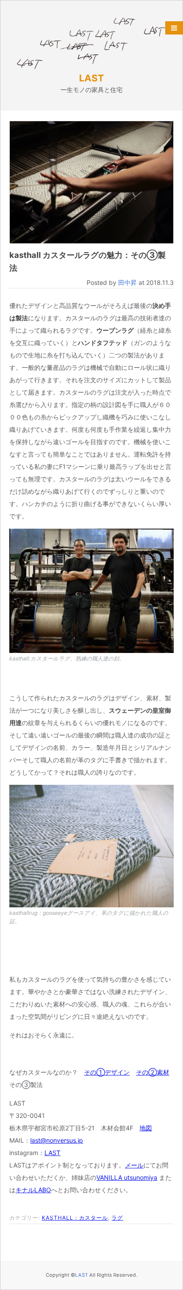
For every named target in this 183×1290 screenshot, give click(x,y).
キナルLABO (33, 1190)
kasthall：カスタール (75, 1217)
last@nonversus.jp (56, 1140)
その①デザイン (107, 1072)
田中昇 (127, 282)
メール (134, 1165)
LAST (91, 78)
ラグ (117, 1217)
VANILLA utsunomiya (126, 1177)
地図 (145, 1128)
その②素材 (152, 1072)
